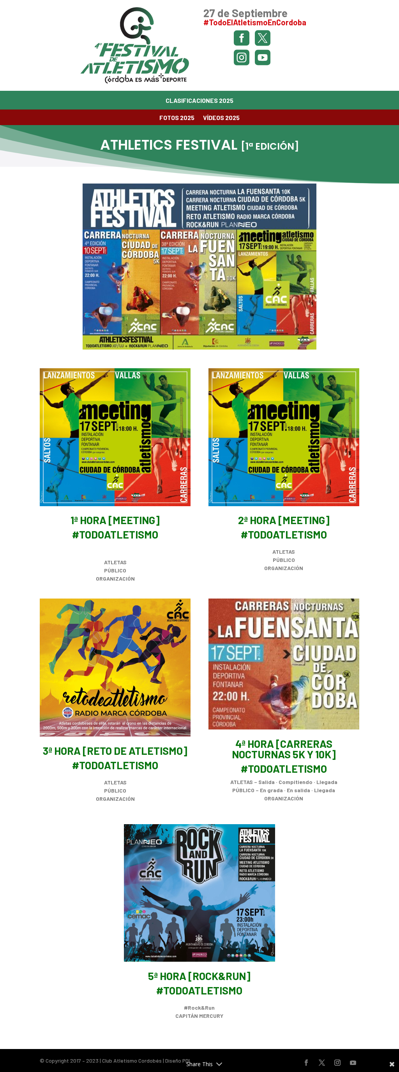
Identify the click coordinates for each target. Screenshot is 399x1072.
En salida (298, 790)
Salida (266, 782)
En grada (271, 790)
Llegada (326, 782)
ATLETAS (115, 562)
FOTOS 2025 (176, 118)
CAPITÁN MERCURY (199, 1015)
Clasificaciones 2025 (199, 101)
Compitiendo (295, 782)
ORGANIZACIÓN (115, 578)
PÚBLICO (115, 570)
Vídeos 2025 (221, 118)
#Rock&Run (199, 1007)
